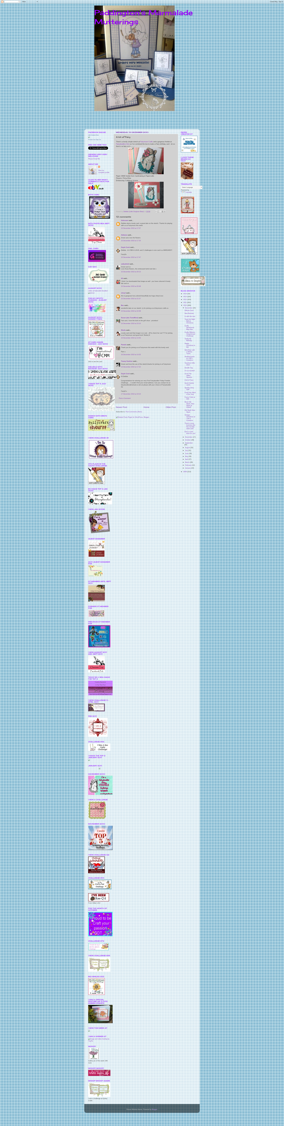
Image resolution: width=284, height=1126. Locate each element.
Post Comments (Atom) (134, 412)
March (187, 462)
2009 (185, 472)
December (189, 308)
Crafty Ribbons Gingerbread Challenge (190, 334)
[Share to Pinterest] (165, 212)
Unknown (124, 220)
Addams (124, 235)
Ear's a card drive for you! (190, 432)
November (189, 437)
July (186, 450)
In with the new (190, 316)
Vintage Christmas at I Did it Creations (190, 417)
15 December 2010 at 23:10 (131, 323)
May (186, 456)
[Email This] (156, 212)
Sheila (123, 330)
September (189, 443)
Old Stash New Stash (190, 411)
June (187, 453)
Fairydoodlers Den (122, 144)
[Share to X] (160, 212)
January (188, 468)
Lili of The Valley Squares (188, 375)
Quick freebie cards (189, 384)
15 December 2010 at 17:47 (131, 257)
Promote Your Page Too (94, 139)
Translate (188, 192)
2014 (185, 294)
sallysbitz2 (125, 264)
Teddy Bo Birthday (188, 339)
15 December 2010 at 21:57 (131, 298)
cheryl (123, 293)
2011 (185, 302)
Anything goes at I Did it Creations (190, 358)
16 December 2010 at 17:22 (131, 367)
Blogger (154, 1109)
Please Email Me (94, 159)
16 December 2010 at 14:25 (131, 354)
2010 (185, 305)
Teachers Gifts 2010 (190, 364)
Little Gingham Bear (93, 135)
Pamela (123, 345)
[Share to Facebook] (162, 212)
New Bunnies (189, 313)
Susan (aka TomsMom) (129, 318)
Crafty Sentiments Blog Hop (189, 327)
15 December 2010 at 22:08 (131, 311)
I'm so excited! (190, 370)
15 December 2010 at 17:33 (131, 240)
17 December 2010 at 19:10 (131, 394)
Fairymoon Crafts (146, 142)
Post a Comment (125, 398)
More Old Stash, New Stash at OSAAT (189, 404)
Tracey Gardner (127, 361)
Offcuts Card (189, 310)
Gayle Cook (125, 247)
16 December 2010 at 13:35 (131, 338)
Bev (122, 305)
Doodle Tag (189, 368)
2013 (185, 296)
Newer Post (121, 407)
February (188, 465)
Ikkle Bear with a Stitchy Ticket (190, 351)
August (187, 447)
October (188, 440)
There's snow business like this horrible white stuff (190, 426)
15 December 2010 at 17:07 (131, 228)
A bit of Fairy (189, 380)
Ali (122, 278)
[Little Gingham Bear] (89, 137)
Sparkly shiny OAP (189, 388)
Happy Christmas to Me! (190, 345)
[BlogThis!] (158, 212)
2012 (185, 299)
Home (146, 407)
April (187, 459)
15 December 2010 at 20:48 (131, 286)
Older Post (171, 407)
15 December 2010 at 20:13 (131, 272)
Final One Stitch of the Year (190, 393)
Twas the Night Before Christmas (190, 321)
